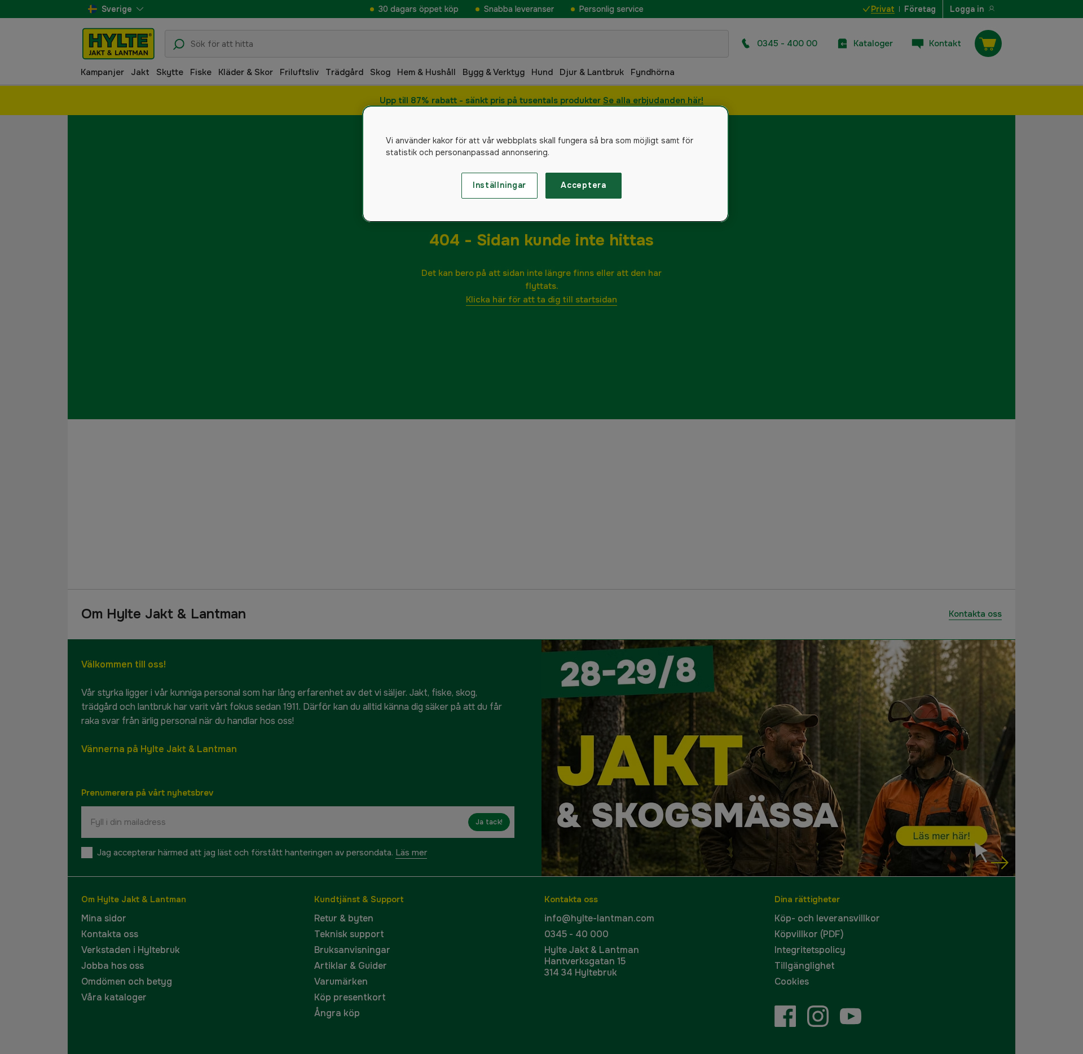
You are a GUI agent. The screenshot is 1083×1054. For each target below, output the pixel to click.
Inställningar (499, 185)
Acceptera (583, 185)
